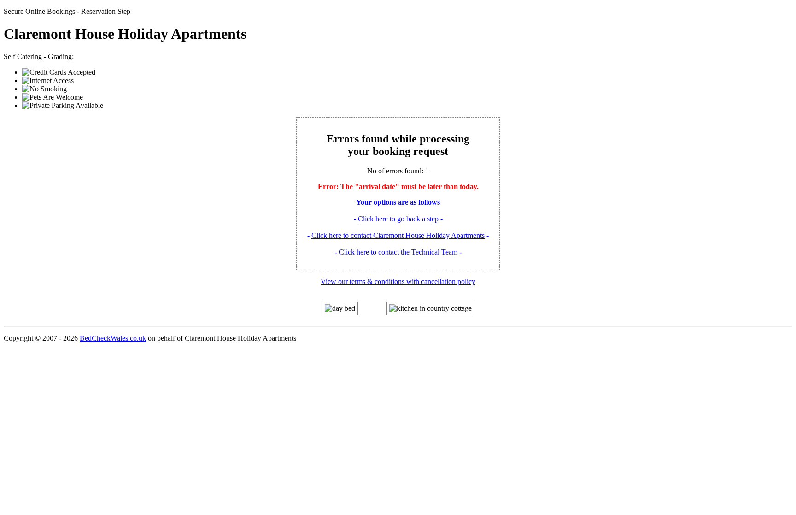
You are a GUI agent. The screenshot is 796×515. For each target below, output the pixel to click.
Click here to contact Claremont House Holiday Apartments (398, 235)
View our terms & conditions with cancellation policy (398, 281)
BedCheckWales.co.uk (113, 338)
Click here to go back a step (398, 219)
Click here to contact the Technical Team (398, 252)
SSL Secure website (773, 495)
